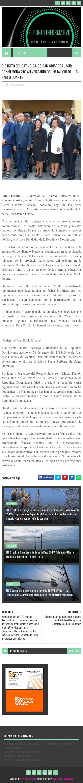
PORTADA (11, 503)
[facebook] (57, 3)
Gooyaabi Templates (62, 778)
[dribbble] (68, 3)
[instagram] (74, 3)
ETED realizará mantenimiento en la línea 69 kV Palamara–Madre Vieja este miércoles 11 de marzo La (40, 554)
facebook (74, 650)
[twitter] (63, 3)
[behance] (79, 3)
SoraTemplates (28, 778)
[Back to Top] (55, 772)
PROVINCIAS (16, 84)
